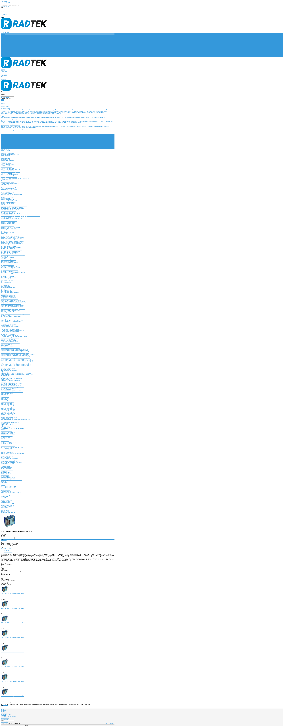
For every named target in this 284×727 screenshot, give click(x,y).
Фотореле (3, 715)
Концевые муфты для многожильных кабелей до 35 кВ (15, 353)
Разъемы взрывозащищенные (8, 202)
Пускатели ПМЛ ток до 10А (7, 402)
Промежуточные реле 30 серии (9, 126)
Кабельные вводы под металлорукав (10, 251)
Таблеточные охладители (7, 182)
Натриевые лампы (5, 369)
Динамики (3, 481)
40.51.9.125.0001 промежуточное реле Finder (12, 652)
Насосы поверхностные (7, 456)
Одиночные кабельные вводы (8, 257)
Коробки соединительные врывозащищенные (13, 301)
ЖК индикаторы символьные (8, 487)
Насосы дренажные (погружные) (9, 461)
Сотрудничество (5, 55)
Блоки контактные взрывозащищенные (11, 322)
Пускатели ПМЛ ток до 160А (8, 410)
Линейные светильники (7, 433)
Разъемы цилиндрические (7, 197)
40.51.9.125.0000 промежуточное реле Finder (12, 666)
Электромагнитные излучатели (9, 483)
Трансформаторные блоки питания (10, 335)
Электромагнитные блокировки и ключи (11, 383)
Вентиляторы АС (5, 510)
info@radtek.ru (5, 6)
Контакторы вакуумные (7, 418)
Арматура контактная (6, 291)
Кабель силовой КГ (6, 449)
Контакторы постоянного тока (8, 415)
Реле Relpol (4, 711)
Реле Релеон (4, 710)
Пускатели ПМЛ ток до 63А (7, 407)
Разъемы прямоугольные (7, 203)
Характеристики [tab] (8, 552)
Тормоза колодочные (60, 111)
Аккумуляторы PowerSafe (7, 276)
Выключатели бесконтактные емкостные (11, 245)
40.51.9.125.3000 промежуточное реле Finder (12, 622)
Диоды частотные (5, 159)
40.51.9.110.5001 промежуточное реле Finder (12, 681)
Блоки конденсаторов (6, 345)
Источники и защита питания (98, 109)
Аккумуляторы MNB (6, 275)
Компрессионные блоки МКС (8, 260)
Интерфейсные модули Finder (39, 121)
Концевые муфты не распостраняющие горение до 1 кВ (15, 355)
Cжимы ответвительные (7, 470)
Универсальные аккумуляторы (9, 266)
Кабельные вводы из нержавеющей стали (11, 250)
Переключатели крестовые (8, 224)
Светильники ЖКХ (5, 437)
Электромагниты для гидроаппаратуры (11, 385)
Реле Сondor (4, 713)
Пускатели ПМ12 (5, 394)
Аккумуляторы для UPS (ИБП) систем (10, 267)
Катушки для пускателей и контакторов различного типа (15, 419)
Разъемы (94, 111)
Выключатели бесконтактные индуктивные (12, 243)
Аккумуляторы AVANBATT (7, 273)
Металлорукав (4, 423)
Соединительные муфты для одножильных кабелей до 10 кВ (16, 364)
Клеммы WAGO (5, 475)
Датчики (41, 112)
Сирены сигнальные (6, 327)
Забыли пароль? (5, 14)
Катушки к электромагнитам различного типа (12, 378)
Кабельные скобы (5, 427)
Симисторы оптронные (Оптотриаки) (10, 175)
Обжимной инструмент (7, 451)
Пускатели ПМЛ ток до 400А (8, 413)
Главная (3, 47)
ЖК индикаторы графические (8, 486)
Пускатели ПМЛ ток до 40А (7, 405)
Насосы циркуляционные (7, 463)
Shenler (94, 117)
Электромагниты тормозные (8, 388)
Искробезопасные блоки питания (9, 341)
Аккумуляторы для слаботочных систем (11, 268)
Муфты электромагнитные (54, 113)
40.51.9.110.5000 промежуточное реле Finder (12, 696)
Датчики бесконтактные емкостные (10, 209)
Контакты (3, 56)
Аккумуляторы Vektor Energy (8, 277)
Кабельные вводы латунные (8, 248)
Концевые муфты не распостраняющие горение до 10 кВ (15, 356)
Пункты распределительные (8, 307)
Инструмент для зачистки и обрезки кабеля (12, 447)
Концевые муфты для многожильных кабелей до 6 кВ (14, 350)
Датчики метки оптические (8, 212)
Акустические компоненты (21, 113)
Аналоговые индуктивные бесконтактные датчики (14, 206)
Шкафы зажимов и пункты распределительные (13, 309)
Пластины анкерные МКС (7, 261)
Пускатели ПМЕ (5, 395)
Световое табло (5, 441)
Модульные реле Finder (67, 121)
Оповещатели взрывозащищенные (10, 326)
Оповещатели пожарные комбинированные (12, 330)
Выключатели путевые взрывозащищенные (12, 238)
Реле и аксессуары (11, 111)
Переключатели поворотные (8, 228)
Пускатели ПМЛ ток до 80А (7, 408)
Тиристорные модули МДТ (7, 164)
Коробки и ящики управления (24, 111)
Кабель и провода (86, 109)
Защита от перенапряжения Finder (10, 121)
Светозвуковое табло (6, 443)
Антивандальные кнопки (7, 232)
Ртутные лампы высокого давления (10, 370)
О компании (4, 1)
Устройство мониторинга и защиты (68, 117)
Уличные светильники (6, 431)
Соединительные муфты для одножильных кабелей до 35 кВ (16, 365)
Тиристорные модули (6, 163)
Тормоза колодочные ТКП (7, 505)
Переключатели (48, 112)
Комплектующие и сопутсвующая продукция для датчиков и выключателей (20, 216)
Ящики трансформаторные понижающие (11, 194)
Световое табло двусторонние (8, 442)
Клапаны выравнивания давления (9, 262)
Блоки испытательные (6, 344)
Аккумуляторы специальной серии (10, 271)
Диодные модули (5, 150)
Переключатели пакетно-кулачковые (10, 227)
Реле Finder (4, 709)
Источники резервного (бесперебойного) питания (14, 336)
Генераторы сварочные (7, 193)
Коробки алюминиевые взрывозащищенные (12, 305)
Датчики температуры (6, 214)
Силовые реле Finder (75, 122)
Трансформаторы (77, 109)
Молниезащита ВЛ (5, 285)
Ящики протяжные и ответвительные (10, 310)
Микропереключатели (49, 111)
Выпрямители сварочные (7, 192)
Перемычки (4, 294)
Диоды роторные (5, 158)
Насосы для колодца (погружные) (9, 459)
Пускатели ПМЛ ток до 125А (8, 409)
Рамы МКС (3, 258)
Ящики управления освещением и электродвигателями (15, 314)
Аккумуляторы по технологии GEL (9, 270)
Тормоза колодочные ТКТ (7, 506)
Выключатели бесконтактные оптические (11, 242)
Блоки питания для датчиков (8, 340)
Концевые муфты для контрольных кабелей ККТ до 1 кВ (15, 358)
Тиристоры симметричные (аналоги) (10, 169)
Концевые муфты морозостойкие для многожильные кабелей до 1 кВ (19, 354)
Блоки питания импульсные (8, 339)
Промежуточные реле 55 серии (57, 126)
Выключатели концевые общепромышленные (13, 239)
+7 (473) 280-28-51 (5, 32)
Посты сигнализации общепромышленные (12, 392)
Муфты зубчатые (5, 379)
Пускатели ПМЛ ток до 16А (7, 403)
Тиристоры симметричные (7, 168)
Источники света (59, 109)
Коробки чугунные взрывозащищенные (11, 304)
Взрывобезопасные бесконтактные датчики (12, 208)
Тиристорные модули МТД (7, 165)
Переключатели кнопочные (8, 223)
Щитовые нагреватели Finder (46, 122)
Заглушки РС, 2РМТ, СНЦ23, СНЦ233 (10, 201)
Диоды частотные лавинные (8, 160)
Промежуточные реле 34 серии (41, 126)
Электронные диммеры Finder (62, 122)
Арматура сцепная (5, 286)
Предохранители (9, 113)
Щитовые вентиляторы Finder (31, 122)
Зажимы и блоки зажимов (7, 473)
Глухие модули (4, 256)
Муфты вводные (5, 426)
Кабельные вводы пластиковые (9, 253)
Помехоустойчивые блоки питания (10, 338)
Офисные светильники (6, 436)
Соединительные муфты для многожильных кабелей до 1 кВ (16, 359)
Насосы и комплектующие (88, 112)
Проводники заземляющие (8, 295)
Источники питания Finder (54, 121)
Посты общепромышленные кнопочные (11, 317)
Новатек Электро (100, 117)
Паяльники (3, 497)
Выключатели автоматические (9, 234)
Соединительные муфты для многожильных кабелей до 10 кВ (17, 360)
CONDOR (56, 117)
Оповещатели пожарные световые (10, 331)
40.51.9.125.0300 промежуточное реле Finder (12, 637)
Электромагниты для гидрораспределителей (12, 387)
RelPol (2, 117)
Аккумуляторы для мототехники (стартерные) (13, 272)
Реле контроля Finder (9, 122)
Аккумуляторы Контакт (7, 280)
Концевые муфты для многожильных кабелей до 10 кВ (15, 351)
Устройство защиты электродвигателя (28, 117)
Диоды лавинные (5, 155)
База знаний (4, 52)
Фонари (3, 438)
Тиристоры (12, 109)
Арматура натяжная (6, 290)
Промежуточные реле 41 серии (89, 126)
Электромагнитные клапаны (8, 384)
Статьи (2, 3)
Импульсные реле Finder (25, 121)
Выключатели (18, 109)
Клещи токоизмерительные (8, 495)
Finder (5, 117)
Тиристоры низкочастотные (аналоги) (10, 172)
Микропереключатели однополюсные (11, 321)
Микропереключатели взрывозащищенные (12, 320)
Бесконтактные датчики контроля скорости (12, 207)
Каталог (3, 46)
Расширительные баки (6, 467)
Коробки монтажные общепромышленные (12, 306)
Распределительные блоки (8, 477)
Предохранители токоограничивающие (11, 492)
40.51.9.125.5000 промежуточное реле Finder (12, 608)
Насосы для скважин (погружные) (9, 458)
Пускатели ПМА (5, 397)
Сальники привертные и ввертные (9, 263)
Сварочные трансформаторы (8, 190)
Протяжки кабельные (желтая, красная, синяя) (13, 453)
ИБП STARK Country (6, 282)
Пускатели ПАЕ (4, 398)
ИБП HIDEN (3, 281)
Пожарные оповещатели (72, 111)
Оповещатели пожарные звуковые (10, 329)
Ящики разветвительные (7, 311)
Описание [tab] (6, 550)
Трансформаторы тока (6, 185)
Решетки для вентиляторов (8, 512)
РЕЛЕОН (90, 117)
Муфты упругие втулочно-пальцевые (10, 380)
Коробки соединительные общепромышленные (13, 302)
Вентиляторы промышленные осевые (10, 509)
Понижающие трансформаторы (9, 189)
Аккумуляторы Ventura (7, 278)
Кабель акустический (6, 448)
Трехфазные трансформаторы (8, 188)
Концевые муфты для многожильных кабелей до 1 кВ (14, 349)
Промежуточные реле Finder (95, 121)
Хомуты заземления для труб (8, 296)
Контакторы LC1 (5, 421)
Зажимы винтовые (5, 472)
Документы (4, 51)
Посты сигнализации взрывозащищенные (11, 390)
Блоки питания (22, 112)
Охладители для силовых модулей (10, 183)
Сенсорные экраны (6, 488)
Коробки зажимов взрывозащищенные (11, 300)
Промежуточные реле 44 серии (12, 127)
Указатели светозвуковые (85, 111)
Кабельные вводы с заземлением (9, 252)
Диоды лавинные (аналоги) (8, 157)
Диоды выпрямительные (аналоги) (10, 154)
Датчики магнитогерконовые (8, 211)
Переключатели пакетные (7, 226)
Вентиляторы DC (5, 511)
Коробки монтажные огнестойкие (9, 299)
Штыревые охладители (7, 180)
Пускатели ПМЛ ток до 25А (7, 404)
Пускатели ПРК (4, 400)
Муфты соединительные (7, 424)
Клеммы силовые (5, 476)
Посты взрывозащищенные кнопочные (11, 316)
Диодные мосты (5, 151)
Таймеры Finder (19, 122)
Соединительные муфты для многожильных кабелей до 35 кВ (17, 361)
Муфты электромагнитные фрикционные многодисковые (16, 373)
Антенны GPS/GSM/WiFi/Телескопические (11, 480)
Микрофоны (4, 482)
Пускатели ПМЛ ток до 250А (8, 412)
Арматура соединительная (8, 289)
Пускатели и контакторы (12, 112)
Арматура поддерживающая (8, 287)
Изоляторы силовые (6, 491)
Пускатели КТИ (4, 399)
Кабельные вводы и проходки (8, 246)
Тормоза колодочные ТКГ (7, 503)
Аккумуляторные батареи (7, 265)
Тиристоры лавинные (6, 167)
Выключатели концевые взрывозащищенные (12, 241)
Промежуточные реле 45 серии (28, 127)
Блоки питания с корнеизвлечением (10, 343)
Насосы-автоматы (5, 457)
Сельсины (3, 382)
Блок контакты (4, 471)
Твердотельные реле (82, 117)
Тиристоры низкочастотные (8, 170)
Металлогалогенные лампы (8, 368)
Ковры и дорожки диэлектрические (10, 292)
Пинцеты (3, 498)
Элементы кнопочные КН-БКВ (8, 324)
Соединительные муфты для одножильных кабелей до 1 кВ (16, 363)
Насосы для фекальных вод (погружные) (11, 462)
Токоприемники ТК (6, 501)
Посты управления (5, 315)
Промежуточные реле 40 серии (73, 126)
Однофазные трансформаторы (9, 187)
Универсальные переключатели (9, 221)
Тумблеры (3, 231)
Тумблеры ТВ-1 (4, 229)
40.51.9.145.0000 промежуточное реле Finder (12, 593)
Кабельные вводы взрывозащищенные (11, 247)
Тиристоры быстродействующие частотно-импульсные (15, 178)
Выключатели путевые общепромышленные (12, 237)
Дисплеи (45, 113)
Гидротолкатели (5, 377)
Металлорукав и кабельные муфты (72, 112)
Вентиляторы (51, 109)
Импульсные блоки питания (8, 334)
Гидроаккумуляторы (6, 466)
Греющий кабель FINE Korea (8, 446)
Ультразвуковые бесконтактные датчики (11, 218)
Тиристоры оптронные (6, 173)
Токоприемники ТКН (6, 502)
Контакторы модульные (7, 414)
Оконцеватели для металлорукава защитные (12, 428)
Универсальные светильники (8, 432)
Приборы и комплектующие (35, 113)
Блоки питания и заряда (7, 346)
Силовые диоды (5, 109)
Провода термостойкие (7, 452)
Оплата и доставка (5, 2)
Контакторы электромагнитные (9, 417)
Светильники (25, 109)
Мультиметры (4, 496)
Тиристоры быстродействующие (9, 174)
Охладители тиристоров (32, 112)
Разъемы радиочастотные (7, 199)
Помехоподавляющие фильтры (46, 117)
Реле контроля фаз (6, 714)
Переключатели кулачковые (8, 222)
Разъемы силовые (5, 198)
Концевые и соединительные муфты (38, 109)
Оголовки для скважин (7, 465)
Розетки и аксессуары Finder (80, 121)
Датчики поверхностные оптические (10, 213)
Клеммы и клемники (57, 112)
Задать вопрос (4, 705)
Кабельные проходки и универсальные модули (13, 255)
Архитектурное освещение (8, 434)
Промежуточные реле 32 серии (25, 126)
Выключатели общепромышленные (10, 236)
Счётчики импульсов (6, 217)
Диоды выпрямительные (7, 153)
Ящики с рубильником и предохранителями (12, 312)
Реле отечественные (12, 117)
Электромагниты (68, 109)
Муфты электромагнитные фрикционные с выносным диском (17, 374)
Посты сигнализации (37, 111)
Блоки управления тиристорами (9, 177)
